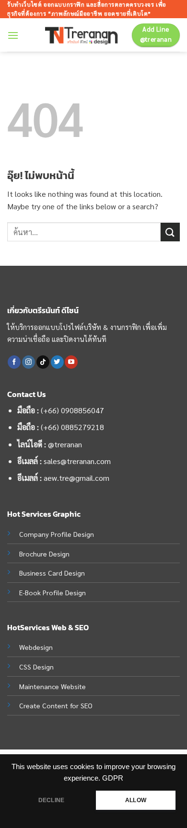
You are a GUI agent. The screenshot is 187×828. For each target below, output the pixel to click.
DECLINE (51, 800)
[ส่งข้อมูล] (170, 232)
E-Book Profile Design (52, 592)
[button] (13, 35)
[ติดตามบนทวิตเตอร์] (57, 362)
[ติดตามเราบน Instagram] (28, 362)
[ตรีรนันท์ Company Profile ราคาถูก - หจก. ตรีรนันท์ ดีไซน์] (85, 35)
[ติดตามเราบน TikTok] (42, 362)
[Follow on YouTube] (71, 362)
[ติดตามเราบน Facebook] (14, 362)
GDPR (112, 778)
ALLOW (135, 800)
